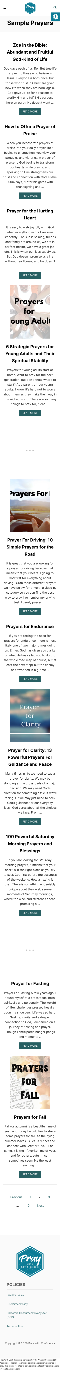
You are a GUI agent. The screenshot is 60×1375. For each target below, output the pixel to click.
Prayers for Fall (30, 1117)
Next (40, 1205)
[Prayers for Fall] (30, 1084)
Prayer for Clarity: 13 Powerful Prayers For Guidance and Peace (30, 757)
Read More (30, 112)
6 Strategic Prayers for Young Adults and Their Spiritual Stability (30, 353)
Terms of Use (15, 1326)
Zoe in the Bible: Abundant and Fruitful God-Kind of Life (30, 52)
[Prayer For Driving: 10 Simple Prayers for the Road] (30, 507)
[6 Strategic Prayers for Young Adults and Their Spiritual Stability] (30, 313)
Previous (16, 1197)
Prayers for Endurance (30, 626)
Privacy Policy (15, 1295)
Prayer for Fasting (30, 983)
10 (28, 1205)
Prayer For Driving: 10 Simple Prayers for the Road (30, 547)
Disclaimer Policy (17, 1304)
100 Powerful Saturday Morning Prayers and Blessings (30, 843)
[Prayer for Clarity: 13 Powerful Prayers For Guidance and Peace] (30, 717)
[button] (55, 16)
